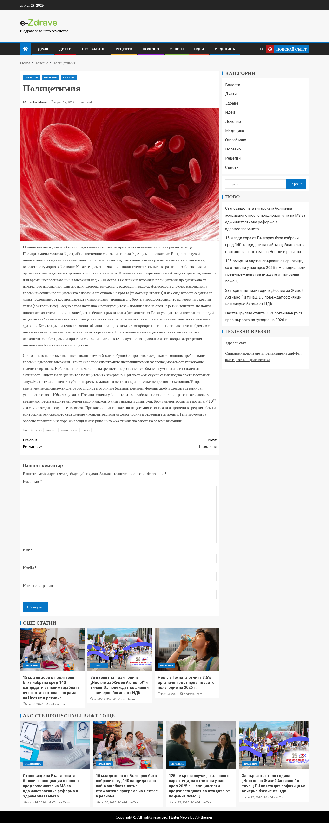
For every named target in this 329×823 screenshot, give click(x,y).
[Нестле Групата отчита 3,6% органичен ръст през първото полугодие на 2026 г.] (187, 649)
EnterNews (180, 817)
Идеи (199, 49)
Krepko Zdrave (37, 102)
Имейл (29, 567)
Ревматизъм (32, 443)
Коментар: (32, 481)
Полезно (151, 49)
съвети (85, 430)
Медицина (224, 49)
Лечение (233, 121)
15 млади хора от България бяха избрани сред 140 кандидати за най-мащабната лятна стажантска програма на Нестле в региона (51, 687)
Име (27, 549)
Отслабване (93, 49)
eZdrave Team (58, 704)
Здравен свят (235, 343)
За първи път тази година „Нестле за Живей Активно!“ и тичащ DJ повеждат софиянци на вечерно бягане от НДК (264, 297)
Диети (65, 49)
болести (36, 430)
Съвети (177, 49)
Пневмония (207, 443)
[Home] (25, 49)
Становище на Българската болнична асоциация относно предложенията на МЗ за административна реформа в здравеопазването (51, 785)
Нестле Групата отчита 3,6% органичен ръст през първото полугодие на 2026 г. (186, 682)
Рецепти (124, 49)
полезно (51, 430)
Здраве (43, 49)
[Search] (262, 49)
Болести (31, 77)
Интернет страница (39, 585)
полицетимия (69, 430)
